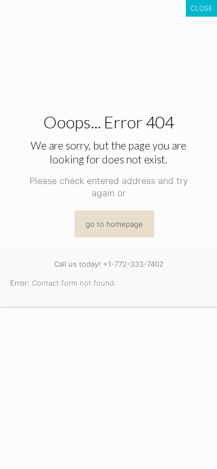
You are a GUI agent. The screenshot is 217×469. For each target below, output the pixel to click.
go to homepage (114, 223)
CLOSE (201, 8)
